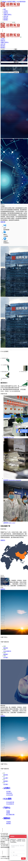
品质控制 (9, 522)
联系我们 (5, 19)
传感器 (8, 811)
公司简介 (5, 11)
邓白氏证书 (9, 793)
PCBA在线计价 (10, 804)
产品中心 (6, 808)
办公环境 (8, 437)
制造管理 (12, 480)
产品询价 (8, 821)
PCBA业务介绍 (10, 802)
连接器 (8, 812)
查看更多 (3, 540)
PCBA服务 (7, 799)
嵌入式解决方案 (10, 814)
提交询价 (5, 18)
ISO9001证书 (9, 795)
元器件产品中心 (7, 14)
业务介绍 (5, 16)
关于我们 (8, 791)
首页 (4, 9)
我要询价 (6, 818)
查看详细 (3, 222)
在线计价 (5, 12)
